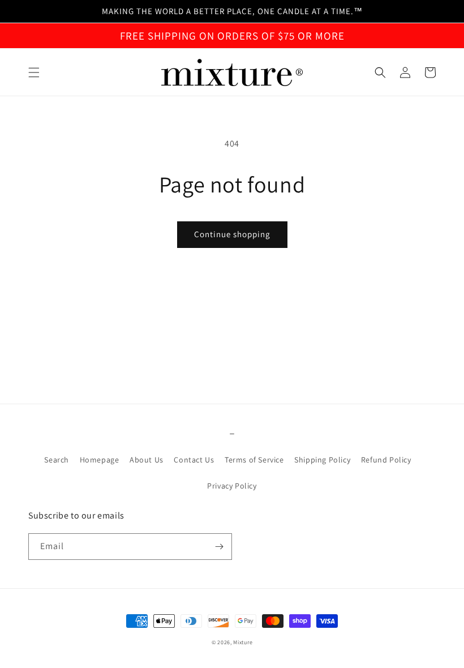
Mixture (242, 642)
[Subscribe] (219, 546)
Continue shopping (232, 234)
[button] (34, 72)
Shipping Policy (322, 460)
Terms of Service (254, 460)
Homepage (99, 460)
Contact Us (194, 460)
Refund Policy (386, 460)
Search (56, 460)
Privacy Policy (231, 486)
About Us (147, 460)
